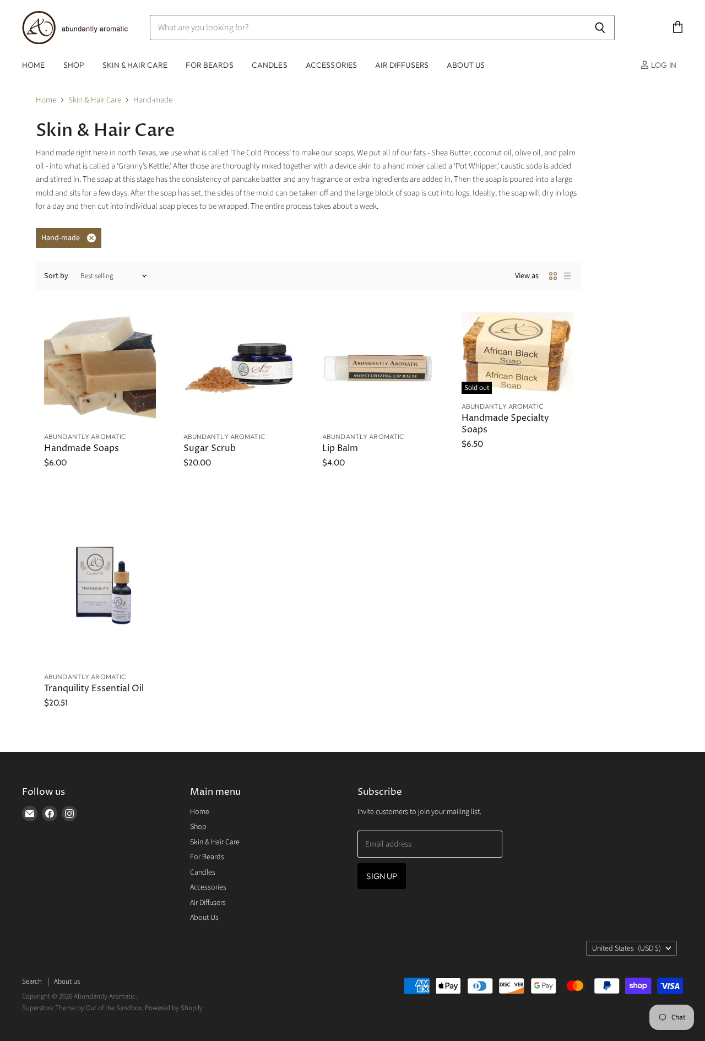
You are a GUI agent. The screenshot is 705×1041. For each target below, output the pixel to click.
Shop (74, 65)
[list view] (567, 275)
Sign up (381, 876)
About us (67, 981)
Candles (270, 65)
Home (33, 65)
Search (32, 981)
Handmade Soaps (81, 448)
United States (626, 948)
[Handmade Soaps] (100, 368)
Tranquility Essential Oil (94, 689)
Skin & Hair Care (134, 65)
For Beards (209, 65)
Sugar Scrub (209, 448)
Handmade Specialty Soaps (505, 424)
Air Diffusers (402, 65)
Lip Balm (340, 448)
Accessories (331, 65)
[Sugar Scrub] (239, 368)
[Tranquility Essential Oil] (100, 580)
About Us (466, 65)
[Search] (600, 27)
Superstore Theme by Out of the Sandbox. (82, 1008)
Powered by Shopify (174, 1008)
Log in (662, 65)
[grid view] (552, 275)
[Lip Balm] (378, 368)
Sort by (56, 276)
